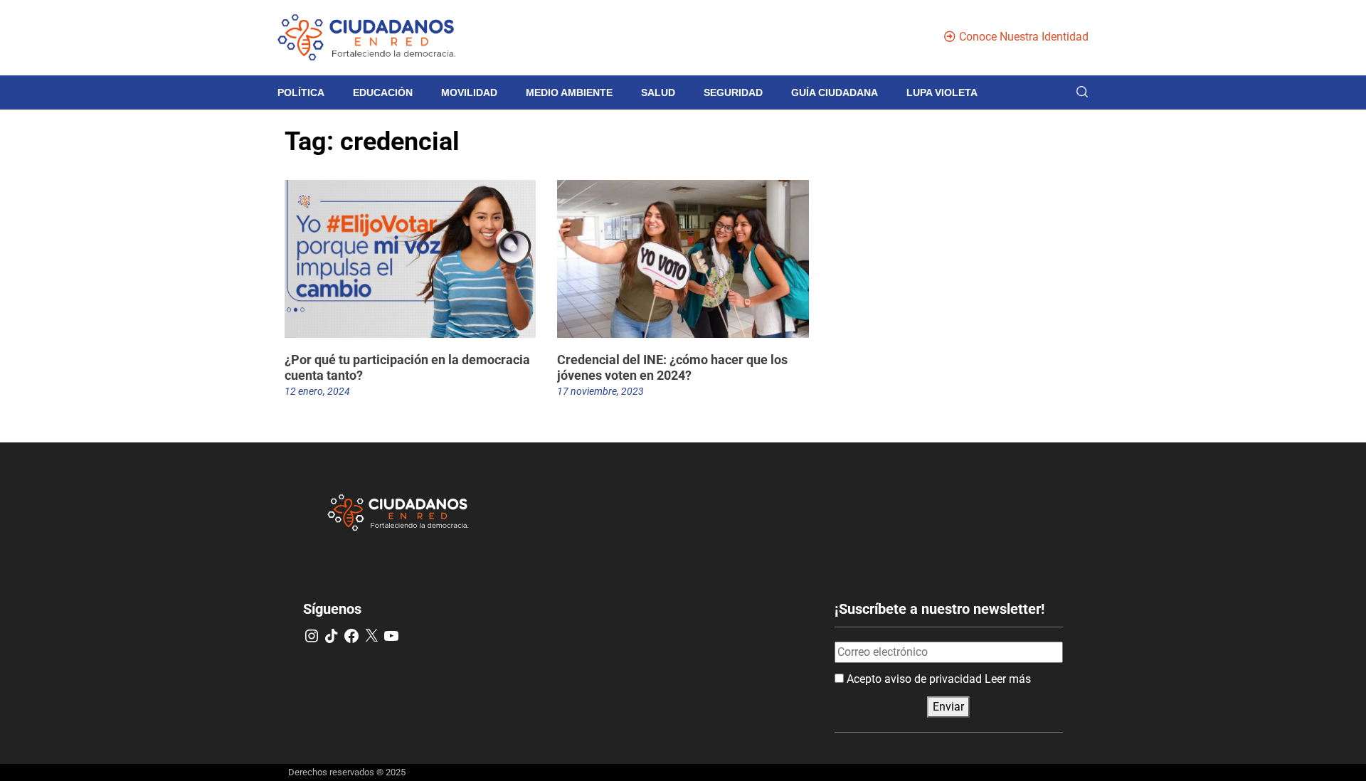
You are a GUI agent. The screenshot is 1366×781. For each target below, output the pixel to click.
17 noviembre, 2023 (600, 391)
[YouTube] (391, 635)
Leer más (1008, 679)
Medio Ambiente (569, 92)
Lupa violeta (942, 92)
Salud (658, 92)
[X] (371, 635)
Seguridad (733, 92)
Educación (383, 92)
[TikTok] (331, 635)
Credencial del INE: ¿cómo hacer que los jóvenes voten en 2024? (672, 367)
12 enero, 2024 (317, 391)
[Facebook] (351, 635)
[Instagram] (311, 635)
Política (300, 92)
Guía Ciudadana (834, 92)
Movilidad (469, 92)
